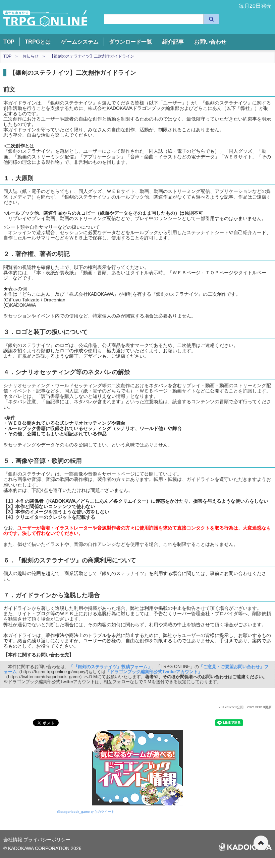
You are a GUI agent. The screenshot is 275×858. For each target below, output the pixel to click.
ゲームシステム (80, 42)
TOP (8, 42)
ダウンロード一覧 (130, 42)
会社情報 (13, 839)
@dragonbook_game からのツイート (85, 811)
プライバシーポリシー (46, 839)
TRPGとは (38, 42)
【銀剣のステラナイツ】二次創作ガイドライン (92, 56)
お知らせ (30, 56)
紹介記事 (173, 42)
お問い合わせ (210, 42)
